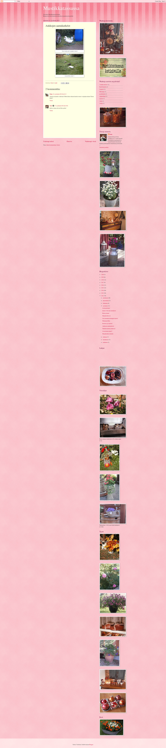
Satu (51, 106)
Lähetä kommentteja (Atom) (53, 145)
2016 (102, 285)
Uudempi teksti (48, 141)
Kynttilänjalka (102, 87)
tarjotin (101, 98)
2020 (102, 274)
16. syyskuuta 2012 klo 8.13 (59, 94)
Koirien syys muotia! (107, 323)
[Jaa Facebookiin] (67, 83)
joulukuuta (105, 298)
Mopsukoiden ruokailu (107, 334)
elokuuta (105, 337)
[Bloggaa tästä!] (63, 83)
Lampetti (101, 89)
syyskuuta (105, 306)
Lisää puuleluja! (106, 308)
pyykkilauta (102, 94)
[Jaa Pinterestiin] (68, 83)
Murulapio (102, 91)
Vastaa (51, 100)
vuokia (101, 103)
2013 (102, 293)
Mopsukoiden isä (106, 316)
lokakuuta (105, 303)
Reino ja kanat (105, 313)
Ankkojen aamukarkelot (108, 326)
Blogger (91, 744)
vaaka (100, 101)
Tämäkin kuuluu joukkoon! (108, 328)
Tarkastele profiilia (103, 147)
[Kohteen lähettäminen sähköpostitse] (62, 83)
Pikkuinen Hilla (106, 321)
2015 (102, 288)
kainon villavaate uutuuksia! (109, 310)
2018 (102, 280)
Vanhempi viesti (90, 141)
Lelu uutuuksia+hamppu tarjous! (110, 318)
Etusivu (69, 141)
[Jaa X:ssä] (65, 83)
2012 (102, 296)
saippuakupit (102, 96)
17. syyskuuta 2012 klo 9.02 (61, 106)
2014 (102, 290)
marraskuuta (106, 300)
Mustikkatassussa (61, 7)
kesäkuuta (105, 342)
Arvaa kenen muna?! (107, 331)
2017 (102, 282)
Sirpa (51, 94)
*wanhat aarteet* (103, 84)
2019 (102, 277)
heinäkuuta (105, 339)
